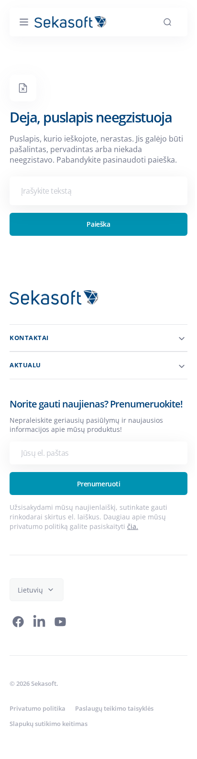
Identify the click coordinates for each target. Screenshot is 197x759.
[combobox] (95, 190)
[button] (23, 22)
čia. (132, 537)
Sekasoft (43, 695)
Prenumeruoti (95, 495)
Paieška (95, 224)
